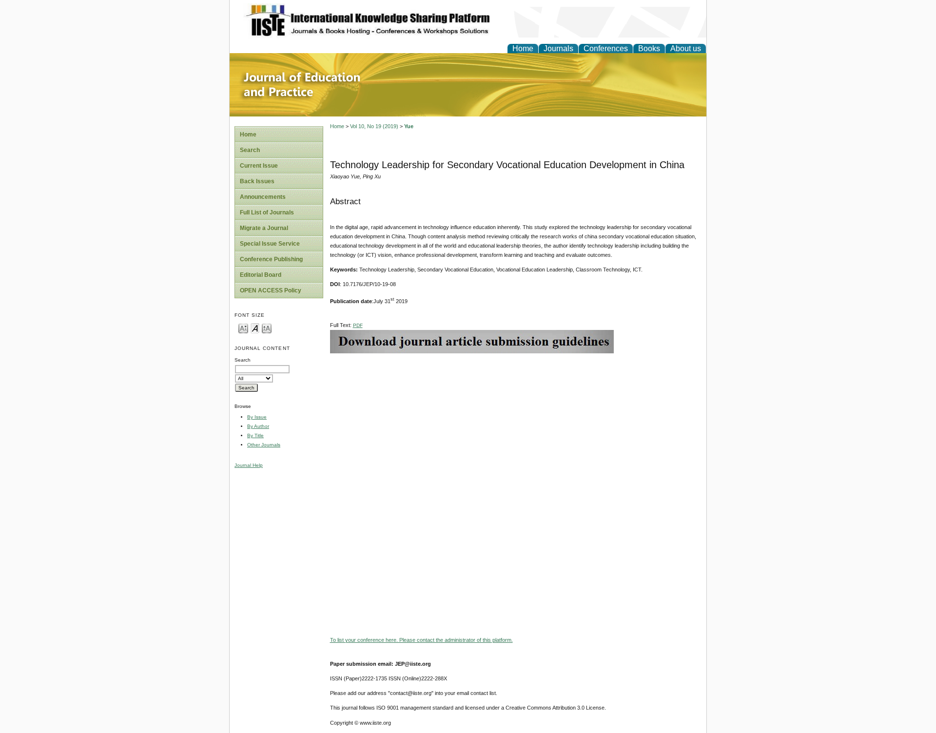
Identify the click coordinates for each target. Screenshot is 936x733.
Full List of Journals (267, 212)
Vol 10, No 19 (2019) (374, 126)
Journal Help (248, 465)
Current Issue (259, 165)
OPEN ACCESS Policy (270, 290)
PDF (358, 325)
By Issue (257, 417)
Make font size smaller (243, 327)
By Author (258, 426)
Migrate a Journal (264, 228)
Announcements (263, 196)
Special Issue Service (270, 243)
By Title (255, 435)
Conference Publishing (271, 259)
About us (685, 48)
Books (649, 48)
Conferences (606, 48)
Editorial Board (260, 274)
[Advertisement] (516, 421)
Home (522, 48)
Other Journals (263, 444)
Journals (558, 48)
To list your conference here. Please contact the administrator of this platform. (421, 640)
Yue (408, 126)
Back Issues (257, 181)
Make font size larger (267, 327)
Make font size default (255, 327)
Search (250, 150)
